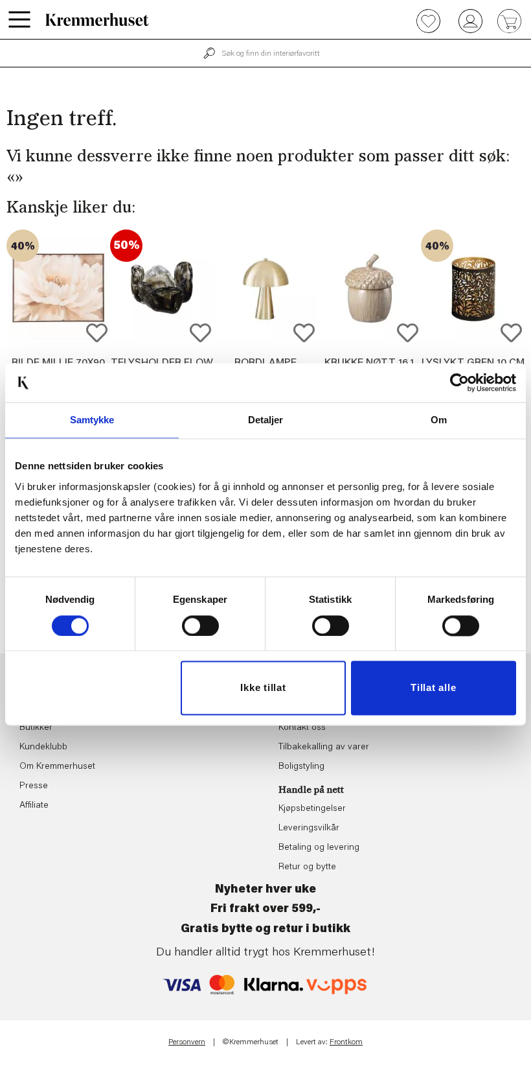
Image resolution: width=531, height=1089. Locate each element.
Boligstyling (301, 766)
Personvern (186, 1042)
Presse (33, 786)
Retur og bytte (307, 867)
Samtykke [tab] (92, 419)
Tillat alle (433, 688)
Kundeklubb (43, 747)
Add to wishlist (96, 333)
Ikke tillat (263, 688)
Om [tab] (439, 419)
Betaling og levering (318, 847)
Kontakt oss (302, 727)
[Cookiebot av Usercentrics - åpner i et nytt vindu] (459, 382)
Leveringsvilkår (308, 828)
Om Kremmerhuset (57, 766)
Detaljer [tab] (266, 419)
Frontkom (346, 1042)
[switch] (200, 625)
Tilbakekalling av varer (323, 747)
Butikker (35, 727)
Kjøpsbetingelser (312, 809)
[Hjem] (97, 19)
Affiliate (34, 805)
